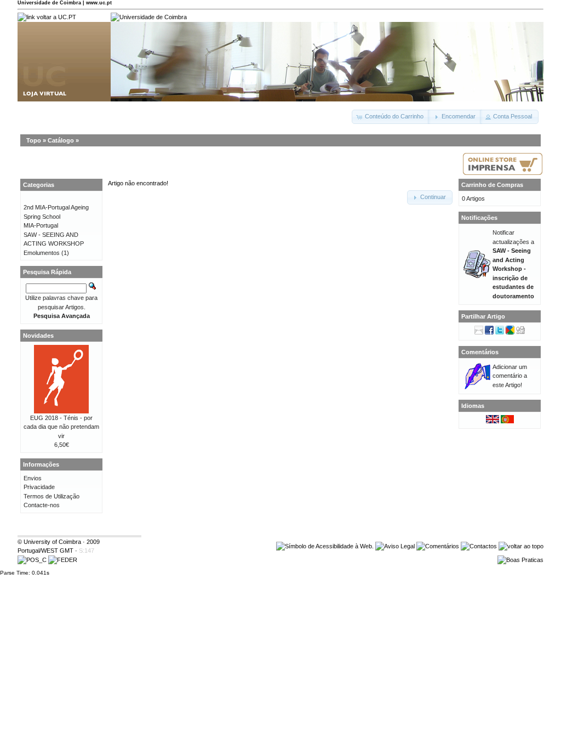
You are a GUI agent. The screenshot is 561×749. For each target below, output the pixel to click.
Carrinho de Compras (492, 184)
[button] (391, 117)
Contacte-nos (42, 505)
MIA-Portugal (41, 225)
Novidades (38, 335)
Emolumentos (42, 252)
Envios (33, 478)
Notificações (479, 217)
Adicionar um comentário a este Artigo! (510, 376)
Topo (33, 140)
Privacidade (39, 487)
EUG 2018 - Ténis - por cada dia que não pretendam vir (61, 427)
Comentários (480, 352)
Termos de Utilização (51, 496)
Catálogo (61, 140)
